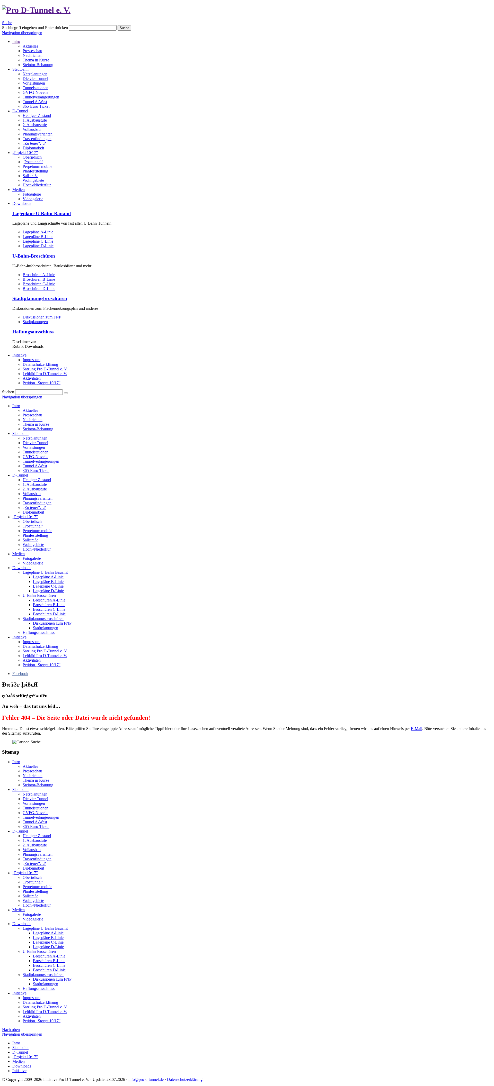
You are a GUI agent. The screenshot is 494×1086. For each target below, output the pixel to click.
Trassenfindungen (37, 138)
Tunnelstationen (35, 88)
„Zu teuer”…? (34, 143)
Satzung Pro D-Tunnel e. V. (45, 369)
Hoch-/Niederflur (37, 185)
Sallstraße (30, 176)
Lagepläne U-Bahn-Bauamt (41, 213)
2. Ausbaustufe (35, 125)
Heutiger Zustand (37, 115)
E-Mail (416, 728)
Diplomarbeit (33, 148)
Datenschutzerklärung (40, 364)
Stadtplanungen (35, 322)
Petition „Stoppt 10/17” (41, 383)
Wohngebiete (33, 180)
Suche (7, 23)
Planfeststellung (35, 171)
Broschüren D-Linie (39, 288)
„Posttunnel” (33, 162)
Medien (18, 189)
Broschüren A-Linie (39, 274)
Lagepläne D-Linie (38, 246)
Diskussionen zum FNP (42, 317)
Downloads (21, 203)
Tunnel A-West (35, 101)
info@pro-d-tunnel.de (146, 1079)
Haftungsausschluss (33, 331)
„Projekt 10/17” (25, 152)
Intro (16, 41)
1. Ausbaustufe (35, 120)
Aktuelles (30, 46)
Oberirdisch (32, 157)
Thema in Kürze (36, 60)
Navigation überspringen (22, 33)
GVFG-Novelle (35, 92)
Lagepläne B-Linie (38, 236)
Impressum (31, 360)
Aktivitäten (32, 378)
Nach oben (11, 1029)
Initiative (19, 355)
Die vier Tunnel (35, 78)
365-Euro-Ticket (36, 106)
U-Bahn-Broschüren (33, 256)
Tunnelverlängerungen (41, 97)
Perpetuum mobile (37, 166)
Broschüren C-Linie (39, 284)
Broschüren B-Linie (39, 279)
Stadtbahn (20, 69)
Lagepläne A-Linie (38, 232)
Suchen (8, 392)
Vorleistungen (34, 83)
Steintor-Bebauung (38, 64)
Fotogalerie (32, 194)
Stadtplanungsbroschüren (39, 298)
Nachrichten (32, 55)
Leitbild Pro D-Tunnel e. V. (45, 373)
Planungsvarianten (37, 134)
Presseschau (32, 51)
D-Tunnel (20, 111)
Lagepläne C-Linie (38, 241)
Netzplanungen (35, 74)
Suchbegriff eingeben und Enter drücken (35, 27)
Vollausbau (32, 129)
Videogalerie (33, 199)
